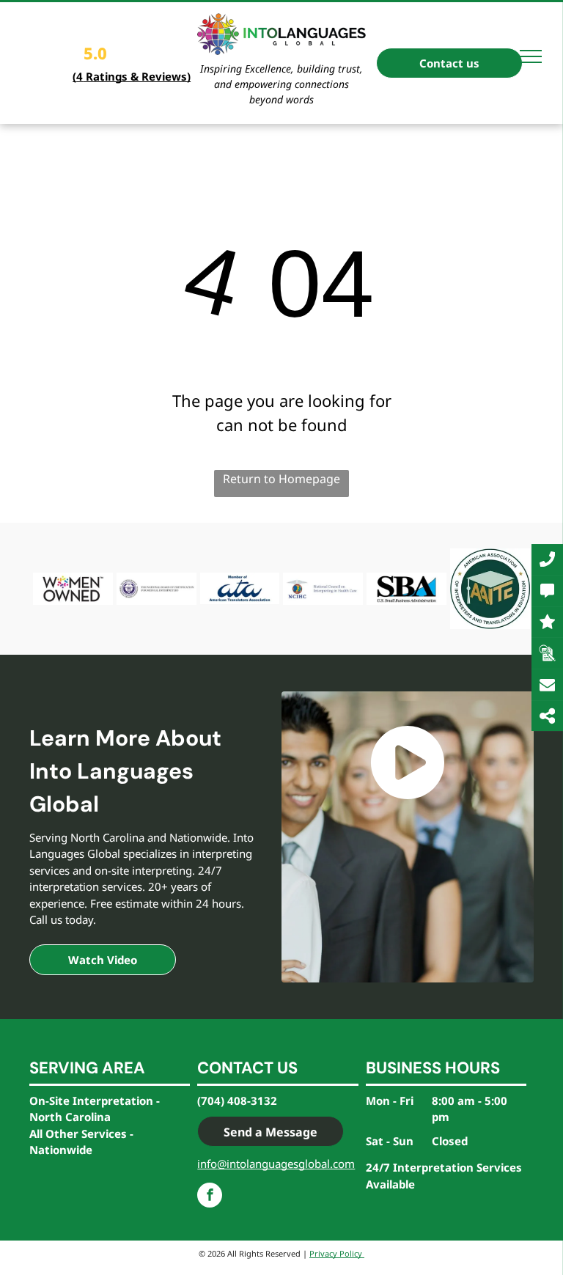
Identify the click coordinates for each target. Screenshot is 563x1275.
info (207, 1163)
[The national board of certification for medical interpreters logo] (156, 589)
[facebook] (209, 1197)
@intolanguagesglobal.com (286, 1163)
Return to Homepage (281, 479)
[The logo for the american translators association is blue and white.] (240, 589)
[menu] (531, 56)
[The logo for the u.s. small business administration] (406, 589)
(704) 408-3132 (237, 1100)
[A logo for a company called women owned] (73, 589)
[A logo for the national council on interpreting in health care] (323, 589)
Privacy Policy (336, 1253)
